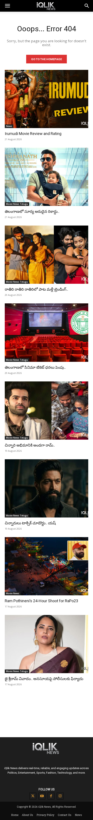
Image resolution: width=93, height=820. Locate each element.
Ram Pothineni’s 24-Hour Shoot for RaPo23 (41, 601)
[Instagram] (60, 796)
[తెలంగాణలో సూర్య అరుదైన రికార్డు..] (46, 177)
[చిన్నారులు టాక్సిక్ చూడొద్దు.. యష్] (46, 488)
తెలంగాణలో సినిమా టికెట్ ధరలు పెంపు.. (35, 367)
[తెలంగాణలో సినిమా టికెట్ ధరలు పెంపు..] (46, 332)
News (9, 126)
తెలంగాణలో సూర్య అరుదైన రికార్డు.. (32, 211)
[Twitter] (32, 796)
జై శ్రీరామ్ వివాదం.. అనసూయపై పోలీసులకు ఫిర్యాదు (44, 678)
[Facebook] (51, 796)
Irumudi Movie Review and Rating (33, 133)
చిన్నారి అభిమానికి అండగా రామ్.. (30, 445)
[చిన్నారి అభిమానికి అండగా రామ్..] (46, 410)
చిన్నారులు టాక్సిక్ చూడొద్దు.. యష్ (30, 523)
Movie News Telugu (17, 203)
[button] (87, 6)
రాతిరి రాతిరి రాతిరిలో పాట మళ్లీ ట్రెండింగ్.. (36, 289)
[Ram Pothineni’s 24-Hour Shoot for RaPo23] (46, 566)
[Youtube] (41, 796)
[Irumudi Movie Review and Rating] (46, 99)
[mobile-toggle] (7, 6)
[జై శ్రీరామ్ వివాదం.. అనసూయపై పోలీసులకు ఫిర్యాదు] (46, 644)
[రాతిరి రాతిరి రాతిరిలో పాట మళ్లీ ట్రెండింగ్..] (46, 255)
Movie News (12, 593)
